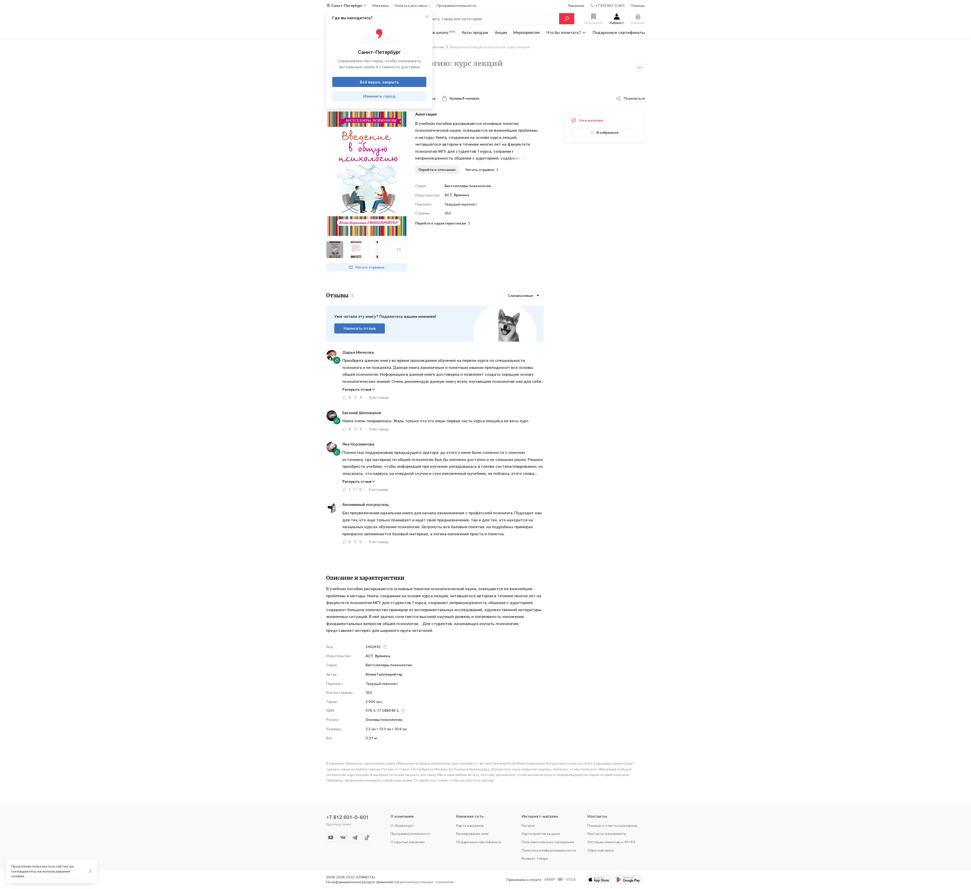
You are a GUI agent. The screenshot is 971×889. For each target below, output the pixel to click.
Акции (501, 32)
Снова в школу (437, 32)
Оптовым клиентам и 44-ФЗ (611, 842)
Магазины (380, 5)
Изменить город (379, 96)
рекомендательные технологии (427, 882)
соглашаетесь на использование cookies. (40, 873)
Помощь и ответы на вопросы (612, 825)
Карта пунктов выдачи (541, 833)
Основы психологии (384, 719)
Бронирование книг (472, 833)
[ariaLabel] (90, 871)
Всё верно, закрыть (379, 81)
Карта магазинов (470, 825)
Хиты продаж (475, 32)
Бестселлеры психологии (468, 186)
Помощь (638, 5)
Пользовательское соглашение (548, 842)
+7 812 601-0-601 (347, 817)
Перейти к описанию (437, 169)
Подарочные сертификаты (619, 32)
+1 (398, 249)
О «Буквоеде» (402, 825)
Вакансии (576, 5)
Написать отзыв (360, 328)
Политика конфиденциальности (549, 850)
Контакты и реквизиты (606, 833)
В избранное (608, 132)
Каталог (528, 825)
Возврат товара (535, 858)
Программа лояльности (410, 833)
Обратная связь (600, 850)
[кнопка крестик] (426, 16)
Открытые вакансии (407, 842)
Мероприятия (526, 32)
